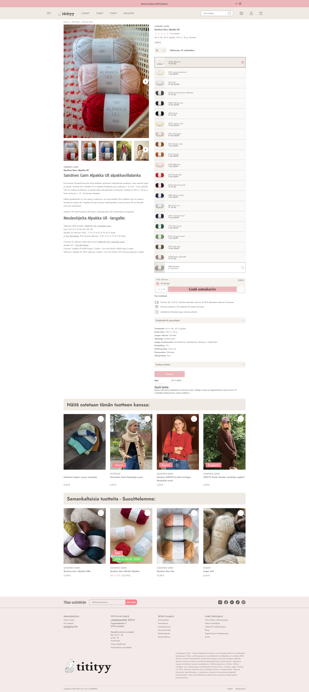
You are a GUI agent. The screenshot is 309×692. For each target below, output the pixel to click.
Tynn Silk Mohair (72, 236)
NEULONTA (129, 13)
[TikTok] (238, 602)
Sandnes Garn (87, 22)
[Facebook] (226, 602)
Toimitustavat (163, 623)
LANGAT (85, 13)
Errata (207, 636)
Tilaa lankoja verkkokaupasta (216, 620)
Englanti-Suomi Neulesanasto (216, 633)
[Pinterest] (243, 602)
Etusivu (66, 22)
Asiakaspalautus (164, 626)
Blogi (207, 630)
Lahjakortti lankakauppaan (215, 626)
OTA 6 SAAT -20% (135, 4)
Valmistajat (75, 22)
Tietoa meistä (69, 620)
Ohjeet (99, 13)
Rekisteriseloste (164, 633)
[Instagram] (220, 602)
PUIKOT (113, 13)
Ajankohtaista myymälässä (121, 647)
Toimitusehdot (163, 620)
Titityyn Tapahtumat (118, 644)
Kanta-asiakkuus (164, 636)
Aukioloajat (115, 640)
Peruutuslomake (164, 630)
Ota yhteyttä (68, 623)
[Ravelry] (232, 602)
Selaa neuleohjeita (212, 623)
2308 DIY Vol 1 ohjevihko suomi (98, 226)
